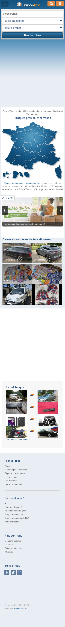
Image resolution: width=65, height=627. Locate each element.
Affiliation (9, 552)
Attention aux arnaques (15, 511)
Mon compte (10, 470)
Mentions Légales (13, 541)
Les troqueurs (11, 481)
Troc (31, 5)
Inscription (22, 470)
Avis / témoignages (13, 548)
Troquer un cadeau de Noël (17, 518)
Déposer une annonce (15, 473)
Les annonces (11, 477)
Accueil (8, 466)
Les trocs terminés (13, 484)
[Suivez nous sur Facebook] (6, 572)
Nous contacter (12, 522)
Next (60, 210)
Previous (5, 210)
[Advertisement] (32, 73)
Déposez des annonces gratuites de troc (22, 183)
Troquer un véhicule (14, 514)
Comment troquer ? (13, 507)
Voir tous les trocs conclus (18, 439)
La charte (9, 544)
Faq (6, 503)
